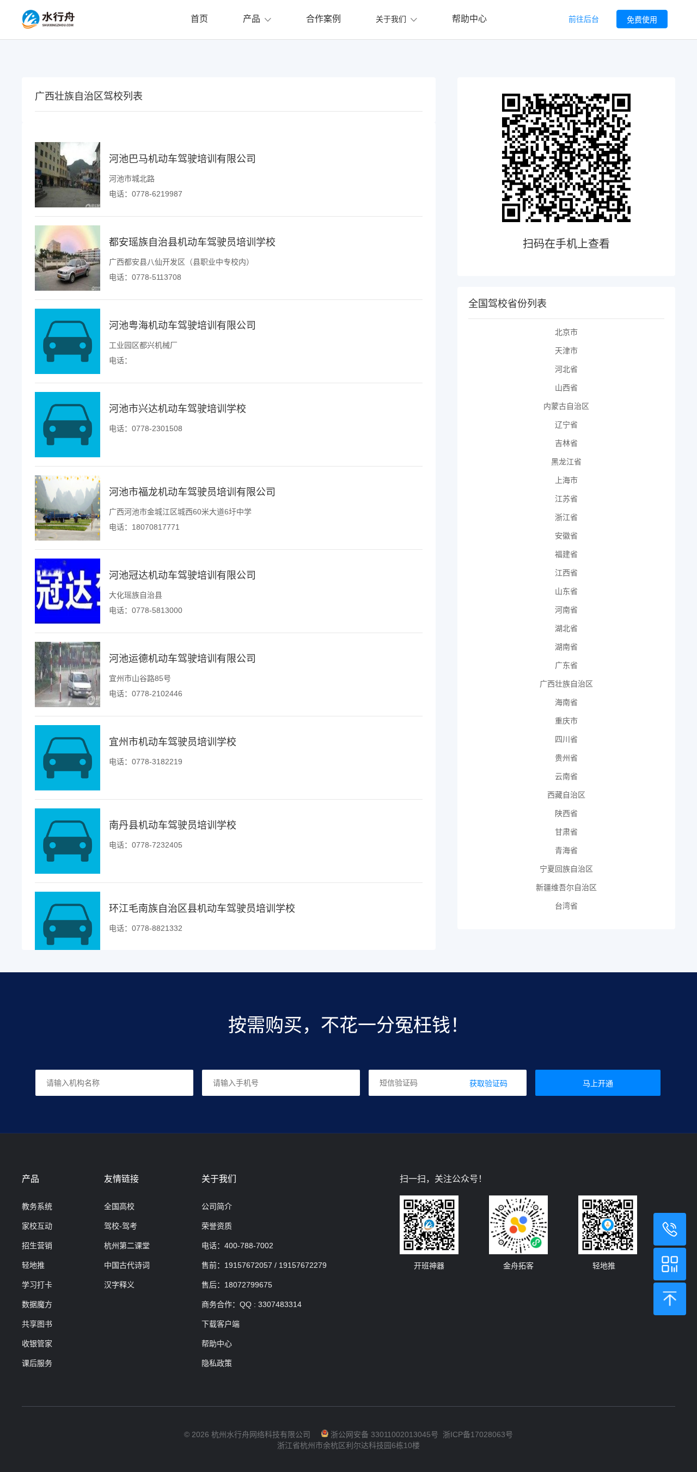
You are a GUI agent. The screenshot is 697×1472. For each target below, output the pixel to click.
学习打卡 (37, 1284)
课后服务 (37, 1363)
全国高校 (119, 1206)
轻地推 (33, 1265)
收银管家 (37, 1343)
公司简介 (216, 1206)
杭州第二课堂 (127, 1245)
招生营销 (37, 1245)
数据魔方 (37, 1304)
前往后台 (583, 19)
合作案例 (323, 18)
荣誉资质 (216, 1226)
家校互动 (37, 1226)
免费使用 (642, 19)
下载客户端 (220, 1324)
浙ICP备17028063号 (478, 1434)
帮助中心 (469, 18)
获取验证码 (488, 1083)
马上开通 (598, 1083)
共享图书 (37, 1324)
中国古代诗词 (127, 1265)
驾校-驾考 (120, 1226)
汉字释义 (119, 1284)
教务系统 (37, 1206)
